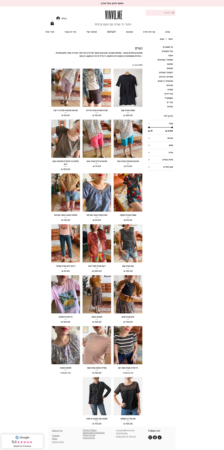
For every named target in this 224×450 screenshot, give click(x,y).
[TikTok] (160, 437)
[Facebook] (155, 437)
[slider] (148, 127)
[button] (52, 23)
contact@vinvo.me (125, 430)
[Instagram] (150, 437)
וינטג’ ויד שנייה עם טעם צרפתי (112, 24)
